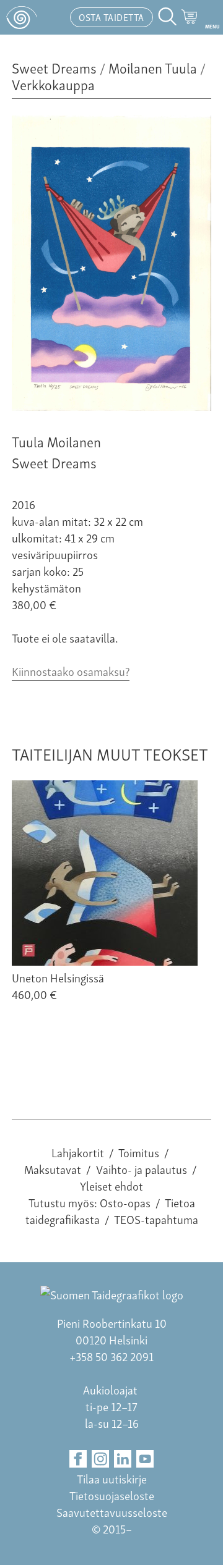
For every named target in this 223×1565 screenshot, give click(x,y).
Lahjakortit (77, 1152)
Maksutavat (52, 1168)
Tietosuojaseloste (111, 1494)
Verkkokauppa (53, 83)
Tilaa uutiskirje (112, 1478)
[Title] (111, 405)
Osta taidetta (111, 16)
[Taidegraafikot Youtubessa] (145, 1459)
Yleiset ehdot (111, 1185)
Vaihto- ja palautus (141, 1168)
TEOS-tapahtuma (156, 1218)
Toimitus (138, 1152)
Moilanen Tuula (152, 67)
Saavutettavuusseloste (111, 1511)
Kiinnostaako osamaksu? (70, 670)
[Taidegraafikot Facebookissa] (78, 1459)
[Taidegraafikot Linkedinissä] (123, 1459)
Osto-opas (125, 1202)
